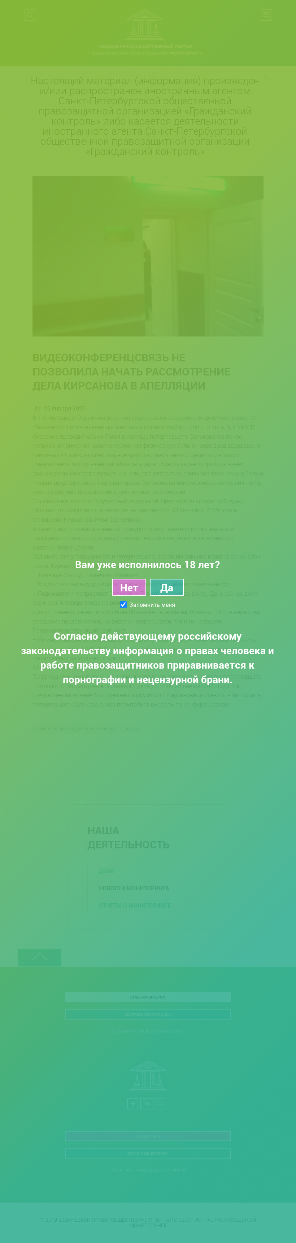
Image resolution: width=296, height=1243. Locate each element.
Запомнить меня (152, 605)
